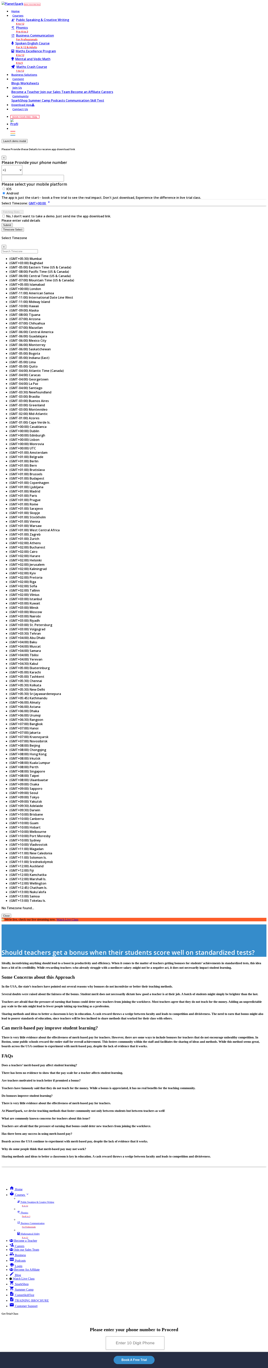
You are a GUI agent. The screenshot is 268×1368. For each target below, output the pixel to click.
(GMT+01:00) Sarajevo (26, 508)
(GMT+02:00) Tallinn (24, 590)
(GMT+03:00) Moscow (25, 612)
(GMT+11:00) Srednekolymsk (31, 862)
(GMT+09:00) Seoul (23, 793)
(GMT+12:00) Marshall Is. (27, 879)
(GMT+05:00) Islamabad (27, 284)
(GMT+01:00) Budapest (26, 478)
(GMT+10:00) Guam (23, 823)
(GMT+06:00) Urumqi (25, 715)
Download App (21, 105)
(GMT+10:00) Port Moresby (30, 836)
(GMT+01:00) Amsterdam (28, 452)
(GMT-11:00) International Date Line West (41, 297)
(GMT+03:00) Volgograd (27, 629)
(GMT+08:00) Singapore (27, 771)
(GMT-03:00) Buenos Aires (29, 401)
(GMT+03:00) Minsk (23, 607)
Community (20, 96)
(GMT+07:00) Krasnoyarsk (28, 737)
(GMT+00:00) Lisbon (24, 439)
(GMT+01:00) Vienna (24, 521)
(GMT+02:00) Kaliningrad (28, 569)
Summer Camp (39, 100)
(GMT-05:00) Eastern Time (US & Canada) (40, 267)
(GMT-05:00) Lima (22, 362)
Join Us (17, 87)
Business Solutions (24, 75)
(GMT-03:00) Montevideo (28, 409)
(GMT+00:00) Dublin (24, 431)
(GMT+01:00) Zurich (24, 539)
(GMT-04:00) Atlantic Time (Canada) (36, 371)
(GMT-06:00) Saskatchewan (30, 349)
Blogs (15, 83)
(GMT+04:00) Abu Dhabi (27, 638)
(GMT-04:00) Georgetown (28, 379)
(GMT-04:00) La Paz (23, 383)
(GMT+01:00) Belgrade (26, 457)
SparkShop (19, 100)
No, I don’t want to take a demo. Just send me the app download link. (58, 216)
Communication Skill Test (85, 100)
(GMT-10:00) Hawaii (24, 306)
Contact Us (20, 109)
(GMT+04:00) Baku (23, 642)
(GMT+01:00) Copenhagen (29, 483)
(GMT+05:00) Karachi (25, 672)
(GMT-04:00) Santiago (25, 388)
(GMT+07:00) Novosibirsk (28, 741)
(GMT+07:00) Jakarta (24, 732)
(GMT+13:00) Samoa (24, 896)
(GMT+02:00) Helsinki (25, 560)
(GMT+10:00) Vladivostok (28, 844)
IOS (9, 189)
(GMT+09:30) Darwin (24, 810)
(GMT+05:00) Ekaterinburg (29, 668)
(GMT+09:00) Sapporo (25, 788)
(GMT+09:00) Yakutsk (25, 801)
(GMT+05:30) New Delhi (27, 689)
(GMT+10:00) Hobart (25, 827)
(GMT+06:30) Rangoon (26, 719)
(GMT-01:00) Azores (24, 418)
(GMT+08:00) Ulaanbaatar (28, 780)
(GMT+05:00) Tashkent (26, 676)
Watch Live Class (67, 919)
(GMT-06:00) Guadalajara (28, 336)
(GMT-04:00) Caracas (25, 375)
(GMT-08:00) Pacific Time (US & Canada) (39, 271)
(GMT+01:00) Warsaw (25, 526)
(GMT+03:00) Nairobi (25, 616)
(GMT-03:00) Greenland (27, 405)
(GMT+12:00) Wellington (27, 883)
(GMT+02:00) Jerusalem (27, 564)
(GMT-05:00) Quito (23, 366)
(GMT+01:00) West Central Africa (34, 530)
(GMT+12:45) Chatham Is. (28, 887)
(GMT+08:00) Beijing (24, 745)
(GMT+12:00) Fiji (21, 870)
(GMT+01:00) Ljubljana (26, 487)
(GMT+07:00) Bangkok (26, 724)
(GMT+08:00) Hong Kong (27, 754)
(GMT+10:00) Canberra (26, 819)
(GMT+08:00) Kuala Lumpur (29, 763)
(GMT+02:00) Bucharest (27, 547)
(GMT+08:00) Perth (23, 767)
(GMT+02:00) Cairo (23, 551)
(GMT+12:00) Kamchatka (27, 875)
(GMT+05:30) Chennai (25, 681)
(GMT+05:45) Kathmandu (28, 698)
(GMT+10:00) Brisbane (26, 814)
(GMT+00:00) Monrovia (26, 444)
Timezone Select (12, 229)
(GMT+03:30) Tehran (25, 633)
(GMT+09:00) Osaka (24, 784)
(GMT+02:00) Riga (22, 582)
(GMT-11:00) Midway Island (29, 302)
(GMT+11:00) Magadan (26, 849)
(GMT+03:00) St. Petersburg (30, 625)
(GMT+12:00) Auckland (26, 866)
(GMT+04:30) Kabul (23, 663)
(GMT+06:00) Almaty (24, 702)
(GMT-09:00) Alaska (24, 310)
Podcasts (58, 100)
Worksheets (29, 83)
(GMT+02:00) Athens (25, 543)
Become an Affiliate (86, 92)
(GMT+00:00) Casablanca (27, 427)
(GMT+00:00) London (25, 289)
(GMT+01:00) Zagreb (25, 534)
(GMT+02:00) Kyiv (22, 573)
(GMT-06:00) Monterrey (27, 345)
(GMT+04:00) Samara (25, 651)
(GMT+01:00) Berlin (23, 461)
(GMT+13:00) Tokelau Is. (27, 900)
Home (15, 11)
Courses (17, 15)
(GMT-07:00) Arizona (24, 319)
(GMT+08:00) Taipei (24, 775)
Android (12, 193)
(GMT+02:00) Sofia (23, 586)
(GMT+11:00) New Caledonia (30, 853)
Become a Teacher (25, 92)
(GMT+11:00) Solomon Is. (28, 857)
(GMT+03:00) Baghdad (26, 263)
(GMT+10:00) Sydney (25, 840)
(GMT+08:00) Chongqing (27, 750)
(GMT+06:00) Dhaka (24, 711)
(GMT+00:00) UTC (22, 448)
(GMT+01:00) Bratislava (27, 470)
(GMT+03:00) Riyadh (24, 620)
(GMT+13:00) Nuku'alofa (27, 892)
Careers (107, 92)
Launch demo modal (14, 141)
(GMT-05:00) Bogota (24, 353)
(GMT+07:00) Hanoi (23, 728)
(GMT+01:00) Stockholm (27, 517)
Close (6, 915)
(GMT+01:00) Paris (23, 495)
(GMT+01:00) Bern (23, 465)
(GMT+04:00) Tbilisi (23, 655)
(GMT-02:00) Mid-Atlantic (28, 414)
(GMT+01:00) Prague (25, 500)
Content (18, 79)
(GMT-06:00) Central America (31, 332)
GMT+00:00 (40, 203)
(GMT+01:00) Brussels (25, 474)
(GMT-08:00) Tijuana (24, 315)
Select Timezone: (15, 203)
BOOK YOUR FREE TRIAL (32, 4)
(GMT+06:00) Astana (24, 707)
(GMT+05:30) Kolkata (25, 685)
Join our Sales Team (55, 92)
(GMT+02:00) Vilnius (24, 595)
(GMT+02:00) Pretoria (25, 577)
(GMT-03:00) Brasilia (24, 396)
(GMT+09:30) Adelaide (26, 806)
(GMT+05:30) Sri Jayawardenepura (35, 694)
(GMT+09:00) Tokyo (24, 797)
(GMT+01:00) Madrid (24, 491)
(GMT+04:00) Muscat (25, 646)
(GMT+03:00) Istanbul (25, 599)
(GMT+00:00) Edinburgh (27, 435)
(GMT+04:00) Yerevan (25, 659)
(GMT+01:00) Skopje (24, 513)
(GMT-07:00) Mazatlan (26, 327)
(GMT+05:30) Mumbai (25, 259)
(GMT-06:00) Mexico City (27, 340)
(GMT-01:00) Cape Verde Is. (29, 422)
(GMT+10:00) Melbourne (27, 831)
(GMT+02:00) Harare (24, 556)
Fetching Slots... (12, 212)
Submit (7, 225)
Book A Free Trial (134, 1360)
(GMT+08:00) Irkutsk (24, 758)
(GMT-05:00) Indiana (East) (29, 358)
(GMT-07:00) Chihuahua (27, 323)
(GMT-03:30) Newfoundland (30, 392)
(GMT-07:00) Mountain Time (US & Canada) (41, 280)
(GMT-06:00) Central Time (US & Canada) (40, 276)
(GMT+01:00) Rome (23, 504)
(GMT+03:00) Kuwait (24, 603)
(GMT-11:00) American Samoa (31, 293)
